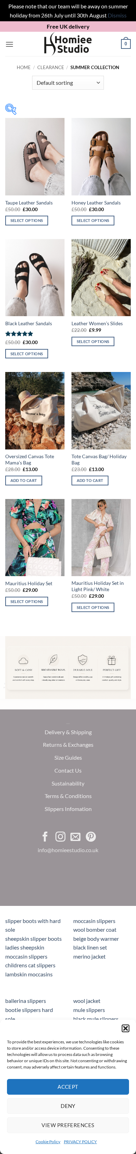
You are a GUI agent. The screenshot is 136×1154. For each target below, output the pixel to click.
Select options (26, 220)
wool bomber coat (94, 929)
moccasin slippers (94, 920)
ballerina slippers (25, 1000)
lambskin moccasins (29, 974)
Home (24, 67)
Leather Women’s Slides (97, 323)
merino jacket (89, 956)
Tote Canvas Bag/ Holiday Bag (99, 460)
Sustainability (68, 783)
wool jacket (86, 1000)
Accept (68, 1087)
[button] (125, 1028)
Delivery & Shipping (68, 732)
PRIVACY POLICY (80, 1141)
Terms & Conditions (68, 796)
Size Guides (68, 757)
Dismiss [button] (117, 15)
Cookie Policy (48, 1141)
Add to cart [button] (23, 480)
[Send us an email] (75, 837)
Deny (68, 1106)
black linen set (90, 947)
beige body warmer (96, 938)
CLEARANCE (50, 67)
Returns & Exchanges (68, 745)
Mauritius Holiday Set (28, 583)
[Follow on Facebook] (45, 837)
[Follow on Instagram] (60, 837)
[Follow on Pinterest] (91, 837)
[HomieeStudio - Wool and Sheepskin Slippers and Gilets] (68, 44)
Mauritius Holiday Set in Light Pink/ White (97, 586)
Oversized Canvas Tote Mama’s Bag (29, 460)
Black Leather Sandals (28, 323)
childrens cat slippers (30, 965)
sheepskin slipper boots (33, 938)
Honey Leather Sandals (96, 203)
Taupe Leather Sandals (29, 203)
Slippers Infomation (68, 809)
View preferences (67, 1125)
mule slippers (89, 1009)
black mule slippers (96, 1018)
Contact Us (68, 770)
